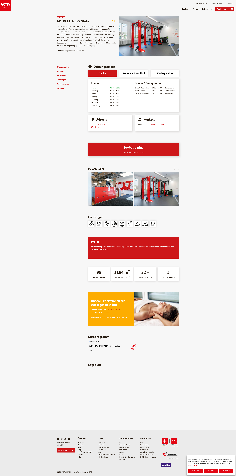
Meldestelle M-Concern (148, 457)
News (79, 447)
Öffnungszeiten (63, 67)
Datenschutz (144, 447)
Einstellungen (226, 471)
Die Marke (81, 442)
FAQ (120, 442)
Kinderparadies (165, 73)
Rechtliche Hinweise (147, 452)
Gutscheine (123, 450)
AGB (141, 442)
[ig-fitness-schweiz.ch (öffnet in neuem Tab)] (170, 455)
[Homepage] (5, 5)
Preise (195, 9)
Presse (121, 452)
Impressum (144, 450)
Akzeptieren (195, 471)
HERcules (81, 445)
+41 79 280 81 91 (113, 309)
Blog (79, 450)
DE (231, 3)
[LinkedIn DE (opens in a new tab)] (69, 438)
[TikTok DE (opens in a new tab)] (65, 438)
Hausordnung (144, 445)
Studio (102, 73)
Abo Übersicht (103, 442)
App (99, 452)
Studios (185, 9)
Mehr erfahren (192, 465)
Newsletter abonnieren (127, 457)
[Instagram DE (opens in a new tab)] (61, 438)
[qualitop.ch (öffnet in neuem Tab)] (166, 465)
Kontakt (60, 71)
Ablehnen (211, 471)
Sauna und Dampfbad (134, 73)
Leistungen (207, 9)
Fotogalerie (61, 75)
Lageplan (60, 88)
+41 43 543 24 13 (157, 124)
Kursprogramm (63, 84)
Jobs (79, 457)
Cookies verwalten (146, 455)
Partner (121, 455)
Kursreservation (103, 447)
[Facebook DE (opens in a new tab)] (58, 438)
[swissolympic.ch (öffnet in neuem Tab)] (170, 442)
